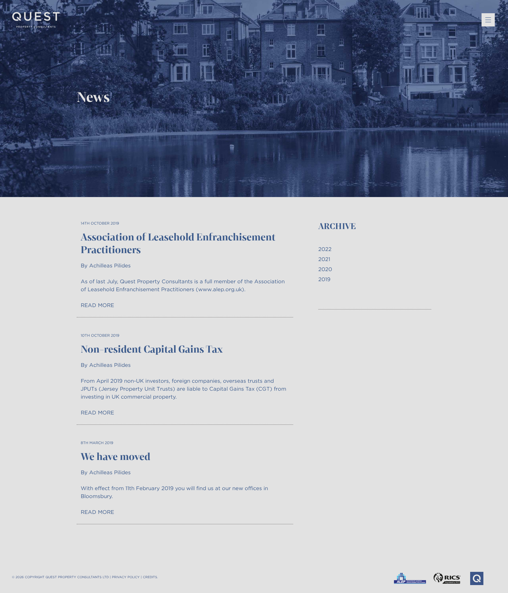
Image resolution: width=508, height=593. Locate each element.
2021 (324, 259)
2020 (325, 269)
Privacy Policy (126, 577)
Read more (97, 305)
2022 (325, 249)
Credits (150, 577)
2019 (324, 279)
